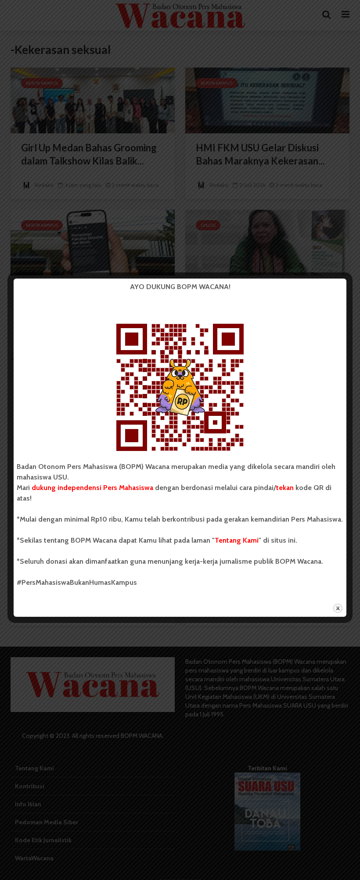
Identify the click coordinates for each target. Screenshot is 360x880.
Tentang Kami (237, 540)
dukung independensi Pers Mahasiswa (92, 487)
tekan (285, 487)
